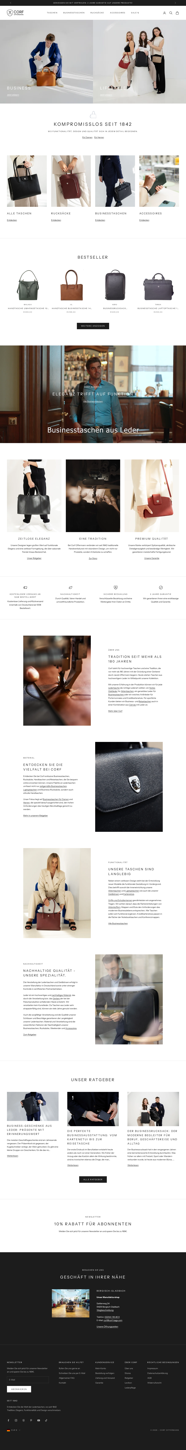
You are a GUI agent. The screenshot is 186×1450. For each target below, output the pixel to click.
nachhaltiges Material (61, 995)
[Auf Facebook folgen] (8, 1420)
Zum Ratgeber (29, 1034)
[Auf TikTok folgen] (46, 1420)
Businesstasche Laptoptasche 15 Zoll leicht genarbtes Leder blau (158, 308)
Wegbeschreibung (105, 1310)
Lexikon (128, 1382)
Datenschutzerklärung (157, 1373)
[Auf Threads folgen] (23, 1420)
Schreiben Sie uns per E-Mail (72, 1373)
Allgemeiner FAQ (66, 1378)
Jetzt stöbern (13, 95)
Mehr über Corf (115, 711)
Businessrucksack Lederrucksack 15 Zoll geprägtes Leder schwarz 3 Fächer (114, 308)
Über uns (129, 1368)
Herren (26, 802)
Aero (114, 305)
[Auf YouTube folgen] (38, 1420)
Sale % (135, 13)
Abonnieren (19, 1389)
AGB (149, 1378)
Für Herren (99, 137)
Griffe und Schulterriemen (120, 900)
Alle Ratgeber (93, 1179)
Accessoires (117, 13)
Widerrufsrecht (154, 1382)
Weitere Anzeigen (93, 326)
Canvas (132, 704)
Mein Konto (100, 1368)
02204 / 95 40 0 (112, 1317)
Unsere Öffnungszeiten (107, 1326)
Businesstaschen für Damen (56, 799)
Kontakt (62, 1382)
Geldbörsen (113, 894)
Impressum (152, 1368)
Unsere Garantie (151, 558)
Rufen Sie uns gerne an (69, 1368)
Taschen (52, 13)
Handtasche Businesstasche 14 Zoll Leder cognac (71, 308)
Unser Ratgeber (34, 558)
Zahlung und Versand (105, 1378)
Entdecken (12, 220)
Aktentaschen (127, 691)
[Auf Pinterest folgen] (31, 1420)
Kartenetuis (128, 894)
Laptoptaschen (30, 789)
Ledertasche (114, 688)
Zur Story (93, 558)
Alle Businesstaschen (93, 401)
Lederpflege (130, 1387)
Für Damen (87, 137)
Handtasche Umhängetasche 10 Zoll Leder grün (28, 308)
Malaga (28, 305)
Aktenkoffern (114, 907)
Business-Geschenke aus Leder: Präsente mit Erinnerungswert (29, 1130)
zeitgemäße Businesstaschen (53, 786)
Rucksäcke (97, 13)
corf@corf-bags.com (113, 1320)
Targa (158, 305)
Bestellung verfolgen (104, 1373)
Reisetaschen (145, 701)
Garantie (99, 1382)
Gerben (56, 998)
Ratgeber (129, 1378)
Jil (71, 305)
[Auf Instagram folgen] (16, 1420)
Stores (128, 1373)
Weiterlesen (12, 1155)
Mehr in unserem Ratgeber (35, 815)
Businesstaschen (74, 13)
